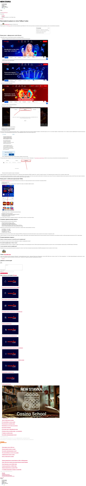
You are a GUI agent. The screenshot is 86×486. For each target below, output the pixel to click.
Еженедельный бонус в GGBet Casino (9, 465)
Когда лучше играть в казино (8, 420)
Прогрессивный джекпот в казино (8, 449)
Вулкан (9, 25)
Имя (1, 271)
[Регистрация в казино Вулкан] (44, 366)
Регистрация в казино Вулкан (8, 372)
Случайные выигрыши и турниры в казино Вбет (11, 469)
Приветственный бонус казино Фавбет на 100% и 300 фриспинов (15, 460)
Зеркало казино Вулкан (6, 323)
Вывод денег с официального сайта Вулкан (42, 29)
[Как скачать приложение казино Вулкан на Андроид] (44, 342)
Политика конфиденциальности (7, 475)
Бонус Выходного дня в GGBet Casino (9, 464)
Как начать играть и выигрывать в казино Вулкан (12, 311)
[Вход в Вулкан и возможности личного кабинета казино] (44, 354)
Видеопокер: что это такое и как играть (10, 425)
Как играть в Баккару (6, 427)
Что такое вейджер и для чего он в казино (10, 452)
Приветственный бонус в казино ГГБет (9, 467)
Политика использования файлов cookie (8, 476)
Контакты (3, 473)
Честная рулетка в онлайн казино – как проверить (12, 431)
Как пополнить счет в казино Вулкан (9, 335)
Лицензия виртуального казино (8, 454)
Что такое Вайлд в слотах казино (8, 422)
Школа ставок (4, 6)
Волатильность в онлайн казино (8, 423)
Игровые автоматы (5, 483)
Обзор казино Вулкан (6, 384)
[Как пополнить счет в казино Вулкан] (44, 329)
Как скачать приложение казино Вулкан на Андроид (12, 347)
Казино (3, 5)
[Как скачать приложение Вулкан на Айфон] (44, 281)
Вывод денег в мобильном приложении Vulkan (42, 30)
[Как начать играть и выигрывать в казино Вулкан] (44, 305)
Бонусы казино (4, 4)
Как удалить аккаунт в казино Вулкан (9, 299)
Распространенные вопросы (40, 32)
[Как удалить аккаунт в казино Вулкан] (44, 293)
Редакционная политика (6, 474)
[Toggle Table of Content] (48, 28)
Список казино (4, 3)
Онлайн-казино (5, 418)
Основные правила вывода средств (41, 31)
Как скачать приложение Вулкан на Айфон (10, 287)
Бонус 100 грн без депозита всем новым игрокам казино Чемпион (15, 462)
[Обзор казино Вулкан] (44, 378)
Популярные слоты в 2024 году (8, 447)
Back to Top (2, 477)
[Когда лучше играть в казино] (44, 401)
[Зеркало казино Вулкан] (44, 317)
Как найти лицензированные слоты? (9, 434)
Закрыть (1, 478)
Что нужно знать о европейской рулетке (10, 429)
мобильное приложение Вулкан (7, 180)
